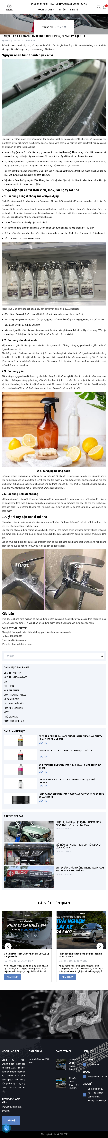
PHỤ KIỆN (9, 686)
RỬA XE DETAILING (13, 708)
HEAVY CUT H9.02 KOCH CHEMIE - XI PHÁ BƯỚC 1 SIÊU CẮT (66, 751)
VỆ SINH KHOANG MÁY (15, 677)
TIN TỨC (62, 27)
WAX (6, 712)
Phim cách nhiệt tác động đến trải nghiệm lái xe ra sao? (74, 1087)
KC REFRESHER (11, 690)
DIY (5, 681)
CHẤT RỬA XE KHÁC (14, 721)
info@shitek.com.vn (97, 1076)
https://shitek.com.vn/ (22, 644)
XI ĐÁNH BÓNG (11, 699)
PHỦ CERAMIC (11, 716)
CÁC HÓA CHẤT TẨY (14, 703)
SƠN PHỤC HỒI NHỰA (15, 695)
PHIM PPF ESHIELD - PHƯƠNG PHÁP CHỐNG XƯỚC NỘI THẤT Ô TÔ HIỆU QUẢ (78, 823)
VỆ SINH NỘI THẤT (13, 673)
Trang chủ (48, 27)
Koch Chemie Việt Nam (39, 1061)
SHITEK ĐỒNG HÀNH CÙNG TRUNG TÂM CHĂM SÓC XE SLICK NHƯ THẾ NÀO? (80, 869)
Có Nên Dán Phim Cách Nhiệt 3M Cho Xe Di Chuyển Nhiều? (74, 1068)
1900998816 (94, 1064)
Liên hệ (11, 1120)
